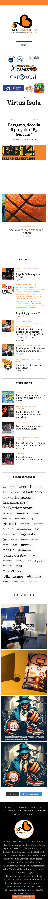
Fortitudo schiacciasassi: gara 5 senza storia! (30, 427)
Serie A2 (37, 119)
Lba (37, 528)
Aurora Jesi (34, 289)
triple (19, 565)
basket (36, 487)
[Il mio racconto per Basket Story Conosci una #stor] (24, 718)
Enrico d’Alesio (21, 518)
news (25, 545)
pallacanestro (14, 555)
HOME (8, 807)
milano (6, 545)
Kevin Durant (8, 529)
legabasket (28, 534)
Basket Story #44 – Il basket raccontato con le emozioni (29, 415)
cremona (7, 518)
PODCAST (28, 814)
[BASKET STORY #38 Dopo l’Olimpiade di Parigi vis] (24, 672)
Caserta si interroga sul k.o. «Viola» (29, 366)
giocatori (9, 524)
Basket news (14, 227)
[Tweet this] (7, 170)
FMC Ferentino (28, 296)
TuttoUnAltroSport (13, 571)
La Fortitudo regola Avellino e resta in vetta (29, 458)
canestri (21, 513)
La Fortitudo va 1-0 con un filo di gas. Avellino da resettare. (31, 446)
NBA (33, 807)
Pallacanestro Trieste (25, 306)
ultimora (34, 576)
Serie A (36, 227)
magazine (32, 406)
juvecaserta (38, 524)
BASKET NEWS (27, 810)
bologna (7, 513)
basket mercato (10, 492)
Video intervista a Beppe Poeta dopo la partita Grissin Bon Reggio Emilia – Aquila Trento (31, 333)
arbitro (12, 487)
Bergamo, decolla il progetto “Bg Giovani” (24, 129)
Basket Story (21, 406)
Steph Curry (7, 566)
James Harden (25, 523)
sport (39, 560)
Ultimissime (27, 269)
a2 (4, 486)
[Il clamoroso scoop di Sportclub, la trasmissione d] (24, 626)
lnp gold (14, 539)
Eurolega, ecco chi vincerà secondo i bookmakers (31, 349)
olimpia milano (24, 550)
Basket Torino (31, 294)
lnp (5, 539)
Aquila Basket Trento (25, 321)
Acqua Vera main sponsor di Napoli (24, 231)
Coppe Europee (33, 345)
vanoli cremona (18, 581)
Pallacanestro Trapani (32, 303)
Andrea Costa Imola (24, 285)
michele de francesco (29, 539)
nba (15, 544)
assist (22, 486)
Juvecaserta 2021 (34, 359)
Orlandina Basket (23, 301)
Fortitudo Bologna (24, 437)
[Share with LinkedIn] (10, 170)
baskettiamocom (14, 502)
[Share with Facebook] (3, 170)
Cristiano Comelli (29, 140)
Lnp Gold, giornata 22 (28, 313)
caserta (35, 513)
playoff (32, 555)
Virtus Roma (32, 581)
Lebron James (9, 534)
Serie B (19, 362)
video (28, 326)
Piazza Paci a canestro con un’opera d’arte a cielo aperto (31, 398)
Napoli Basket (26, 227)
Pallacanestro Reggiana (26, 324)
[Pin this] (13, 170)
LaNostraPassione (24, 529)
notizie (8, 550)
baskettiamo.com (18, 497)
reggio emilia (7, 560)
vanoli (5, 581)
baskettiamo (32, 492)
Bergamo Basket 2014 (24, 119)
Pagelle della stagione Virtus (28, 275)
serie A (28, 560)
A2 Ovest (11, 119)
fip (32, 518)
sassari (18, 560)
